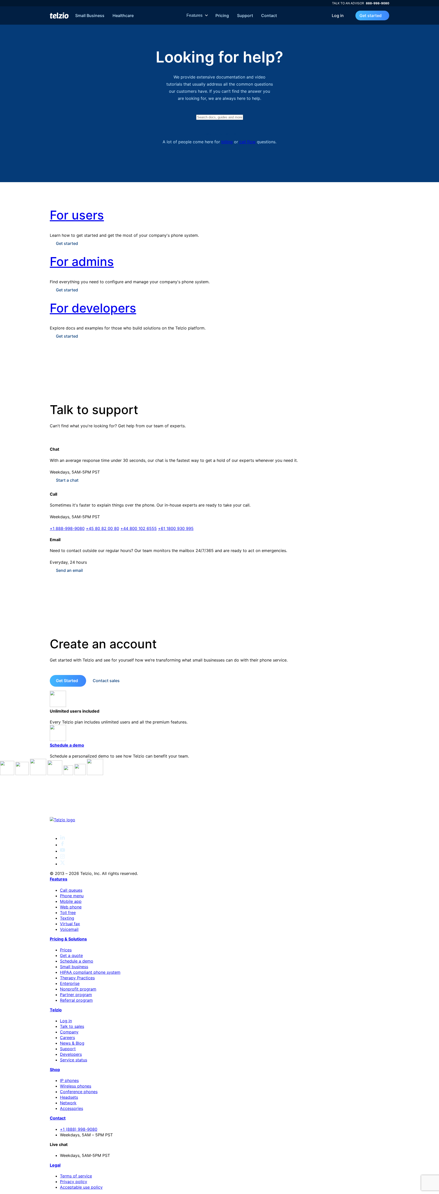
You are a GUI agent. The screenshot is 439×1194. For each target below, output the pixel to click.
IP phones (69, 1080)
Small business (74, 966)
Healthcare (123, 15)
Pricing (222, 15)
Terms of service (76, 1176)
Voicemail (69, 929)
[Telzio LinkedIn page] (62, 838)
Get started (370, 15)
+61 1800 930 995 (176, 528)
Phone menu (72, 895)
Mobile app (71, 901)
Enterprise (70, 983)
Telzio (56, 1009)
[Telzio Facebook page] (62, 844)
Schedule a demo (67, 745)
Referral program (76, 1000)
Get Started (67, 680)
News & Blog (72, 1043)
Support (245, 15)
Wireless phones (75, 1086)
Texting (67, 918)
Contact (269, 15)
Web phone (71, 906)
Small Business (89, 15)
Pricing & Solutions (68, 938)
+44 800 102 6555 (138, 528)
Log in (338, 15)
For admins (82, 261)
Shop (55, 1069)
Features (194, 15)
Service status (73, 1059)
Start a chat (67, 480)
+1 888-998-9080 (67, 528)
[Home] (59, 15)
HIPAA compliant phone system (90, 972)
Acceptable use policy (81, 1187)
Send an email (69, 570)
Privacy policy (73, 1181)
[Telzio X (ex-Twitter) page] (62, 863)
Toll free (68, 912)
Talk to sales (72, 1026)
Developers (71, 1054)
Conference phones (79, 1091)
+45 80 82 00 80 (102, 528)
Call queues (71, 890)
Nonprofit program (78, 989)
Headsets (69, 1097)
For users (77, 215)
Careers (67, 1037)
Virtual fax (70, 923)
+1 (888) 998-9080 (78, 1129)
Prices (66, 949)
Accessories (71, 1108)
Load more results (218, 133)
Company (69, 1031)
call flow (247, 141)
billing (227, 141)
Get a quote (71, 955)
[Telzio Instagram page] (62, 857)
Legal (55, 1165)
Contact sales (106, 680)
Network (68, 1102)
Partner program (76, 994)
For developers (93, 308)
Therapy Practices (77, 977)
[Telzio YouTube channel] (62, 851)
